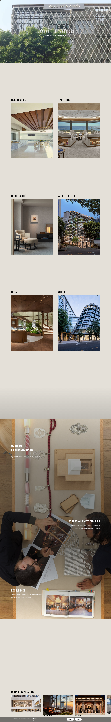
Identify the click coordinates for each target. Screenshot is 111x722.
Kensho (108, 713)
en (106, 2)
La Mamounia (78, 715)
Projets (85, 2)
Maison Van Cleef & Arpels (18, 713)
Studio (90, 2)
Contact (101, 2)
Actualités (95, 2)
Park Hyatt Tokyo (47, 715)
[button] (39, 692)
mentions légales (31, 720)
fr (108, 2)
